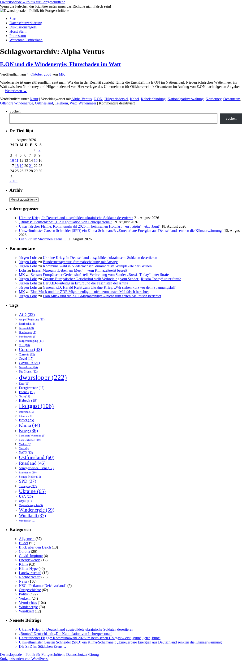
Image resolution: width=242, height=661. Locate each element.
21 (31, 166)
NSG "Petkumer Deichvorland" (42, 586)
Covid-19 (29, 363)
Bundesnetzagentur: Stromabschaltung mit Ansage (80, 262)
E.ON (98, 99)
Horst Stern (17, 31)
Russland (32, 463)
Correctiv (27, 354)
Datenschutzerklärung (25, 23)
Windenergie (36, 510)
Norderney (213, 99)
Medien (25, 444)
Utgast (25, 501)
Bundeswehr (27, 336)
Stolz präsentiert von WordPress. (24, 659)
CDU (24, 345)
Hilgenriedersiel (116, 99)
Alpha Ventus (81, 99)
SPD (27, 481)
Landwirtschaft (30, 439)
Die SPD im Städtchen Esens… (42, 239)
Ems (24, 383)
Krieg (28, 430)
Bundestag (27, 332)
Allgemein (27, 539)
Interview (26, 416)
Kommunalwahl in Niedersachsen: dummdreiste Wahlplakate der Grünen (97, 266)
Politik (24, 594)
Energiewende (31, 388)
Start (12, 19)
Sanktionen (28, 472)
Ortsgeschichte (30, 590)
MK (62, 74)
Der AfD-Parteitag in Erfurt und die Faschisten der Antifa (85, 283)
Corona (30, 349)
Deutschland (28, 367)
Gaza (24, 396)
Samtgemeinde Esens (36, 468)
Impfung (26, 411)
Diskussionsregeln (23, 27)
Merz (24, 448)
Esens (27, 392)
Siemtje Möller (30, 476)
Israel (26, 420)
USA (26, 496)
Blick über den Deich (35, 547)
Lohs (22, 270)
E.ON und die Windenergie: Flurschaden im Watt (60, 64)
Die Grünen (28, 371)
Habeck (28, 400)
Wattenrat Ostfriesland (26, 40)
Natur (34, 99)
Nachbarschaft (29, 577)
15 (36, 160)
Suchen (15, 111)
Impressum (17, 36)
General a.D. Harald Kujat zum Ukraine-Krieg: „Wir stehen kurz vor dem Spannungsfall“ (109, 287)
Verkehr (25, 598)
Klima (29, 425)
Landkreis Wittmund (32, 435)
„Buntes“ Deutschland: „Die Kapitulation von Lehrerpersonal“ (65, 222)
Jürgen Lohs (28, 258)
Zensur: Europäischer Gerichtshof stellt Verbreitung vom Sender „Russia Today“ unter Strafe (99, 275)
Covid (26, 358)
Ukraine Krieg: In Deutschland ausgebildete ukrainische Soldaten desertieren (76, 218)
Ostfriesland (44, 103)
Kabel (134, 99)
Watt (73, 103)
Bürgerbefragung (31, 340)
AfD (27, 314)
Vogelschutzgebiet (31, 505)
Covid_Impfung (31, 556)
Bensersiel (26, 328)
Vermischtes (28, 603)
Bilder (23, 543)
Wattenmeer (87, 103)
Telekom (61, 103)
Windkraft (32, 515)
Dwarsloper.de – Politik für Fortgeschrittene (32, 2)
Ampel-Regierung (31, 319)
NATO (26, 452)
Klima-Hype (28, 569)
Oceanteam (231, 99)
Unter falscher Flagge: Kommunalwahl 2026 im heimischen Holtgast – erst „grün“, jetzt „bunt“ (89, 226)
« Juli (13, 181)
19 (21, 166)
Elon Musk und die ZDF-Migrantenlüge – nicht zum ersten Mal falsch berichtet (89, 292)
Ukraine (32, 491)
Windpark (27, 520)
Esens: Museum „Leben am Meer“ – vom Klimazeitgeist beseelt (79, 270)
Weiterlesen (16, 91)
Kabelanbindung (153, 99)
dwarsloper (43, 377)
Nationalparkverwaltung (186, 99)
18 (17, 166)
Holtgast (36, 406)
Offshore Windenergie (16, 103)
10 (12, 160)
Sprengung (28, 486)
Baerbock (27, 323)
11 (16, 160)
